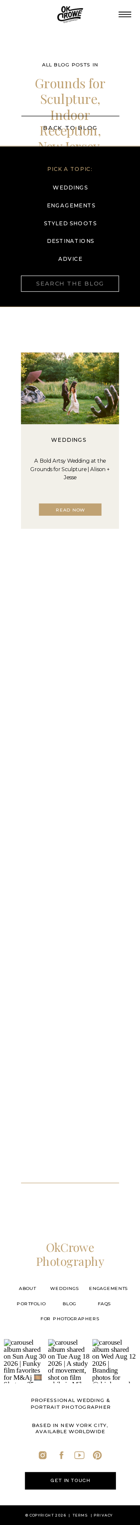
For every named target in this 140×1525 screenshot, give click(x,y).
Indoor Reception (68, 122)
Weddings (68, 440)
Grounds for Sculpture (70, 90)
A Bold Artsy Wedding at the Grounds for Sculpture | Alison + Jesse (70, 469)
